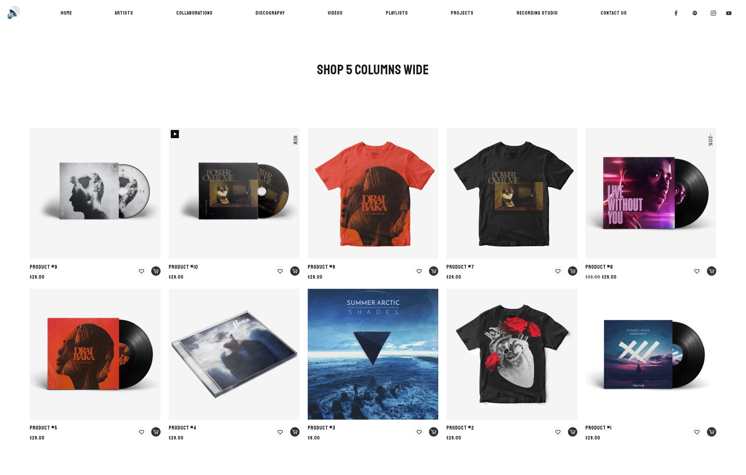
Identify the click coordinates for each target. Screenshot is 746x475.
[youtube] (729, 13)
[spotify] (695, 13)
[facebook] (676, 13)
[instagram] (713, 13)
